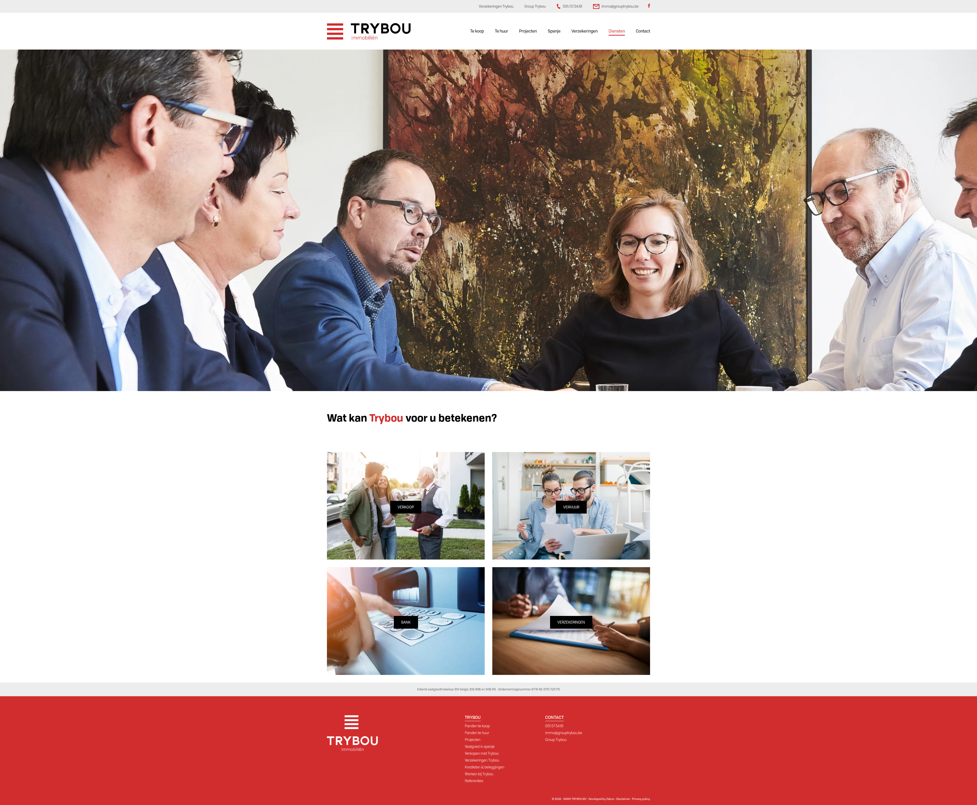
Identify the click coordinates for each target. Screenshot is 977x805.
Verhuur (571, 507)
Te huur (501, 31)
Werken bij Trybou (479, 774)
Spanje (554, 31)
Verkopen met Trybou (482, 753)
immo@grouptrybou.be (563, 733)
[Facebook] (649, 6)
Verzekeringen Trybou (482, 760)
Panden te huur (477, 733)
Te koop (477, 31)
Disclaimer (623, 799)
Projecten (528, 31)
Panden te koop (477, 726)
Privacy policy (641, 799)
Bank (406, 622)
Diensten (617, 31)
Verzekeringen (584, 31)
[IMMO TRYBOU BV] (369, 31)
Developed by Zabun (601, 799)
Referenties (474, 781)
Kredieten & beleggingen (484, 767)
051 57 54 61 (554, 726)
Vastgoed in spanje (480, 747)
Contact (643, 31)
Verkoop (406, 507)
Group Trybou (556, 740)
